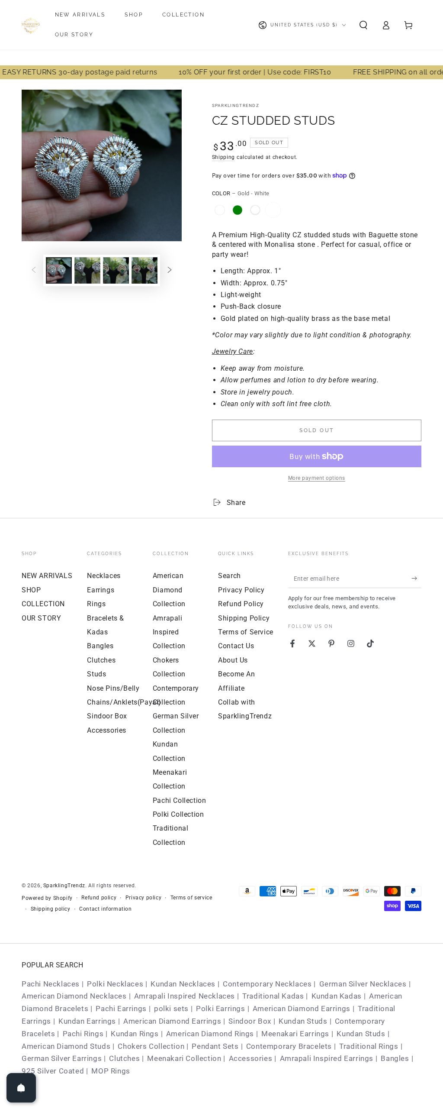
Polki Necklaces (115, 984)
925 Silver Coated (53, 1071)
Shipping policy (51, 909)
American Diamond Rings (210, 1033)
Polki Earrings (220, 1008)
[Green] (237, 210)
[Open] (21, 1088)
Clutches (101, 660)
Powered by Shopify (47, 898)
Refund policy (98, 898)
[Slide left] (33, 270)
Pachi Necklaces (51, 984)
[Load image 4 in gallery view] (116, 270)
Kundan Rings (134, 1033)
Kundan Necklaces (183, 984)
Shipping (223, 157)
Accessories (106, 730)
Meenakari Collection (184, 1058)
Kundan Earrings (87, 1021)
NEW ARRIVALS (47, 576)
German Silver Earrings (62, 1058)
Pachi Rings (83, 1033)
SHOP (31, 590)
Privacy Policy (241, 590)
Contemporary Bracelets (289, 1046)
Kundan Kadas (336, 996)
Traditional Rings (368, 1046)
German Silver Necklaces (363, 984)
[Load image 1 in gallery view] (59, 270)
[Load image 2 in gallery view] (87, 270)
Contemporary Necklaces (267, 984)
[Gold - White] (273, 210)
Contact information (105, 909)
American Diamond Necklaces (74, 996)
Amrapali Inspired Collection (169, 632)
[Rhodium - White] (220, 210)
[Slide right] (169, 270)
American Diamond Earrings (301, 1008)
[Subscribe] (416, 578)
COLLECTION (43, 604)
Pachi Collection (179, 800)
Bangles (100, 646)
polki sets (171, 1008)
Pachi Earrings (121, 1008)
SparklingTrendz (236, 105)
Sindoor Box (107, 716)
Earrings (100, 590)
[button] (363, 25)
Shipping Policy (244, 618)
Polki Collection (178, 814)
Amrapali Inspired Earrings (327, 1058)
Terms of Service (245, 632)
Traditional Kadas (273, 996)
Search (229, 576)
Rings (96, 604)
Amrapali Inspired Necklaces (184, 996)
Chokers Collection (151, 1046)
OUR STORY (41, 618)
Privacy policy (143, 898)
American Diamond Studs (66, 1046)
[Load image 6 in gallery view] (144, 270)
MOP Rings (110, 1071)
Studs (96, 674)
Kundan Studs (303, 1021)
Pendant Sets (215, 1046)
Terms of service (191, 898)
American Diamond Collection (169, 590)
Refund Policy (241, 604)
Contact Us (236, 646)
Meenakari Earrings (295, 1033)
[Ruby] (255, 210)
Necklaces (103, 576)
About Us (233, 660)
